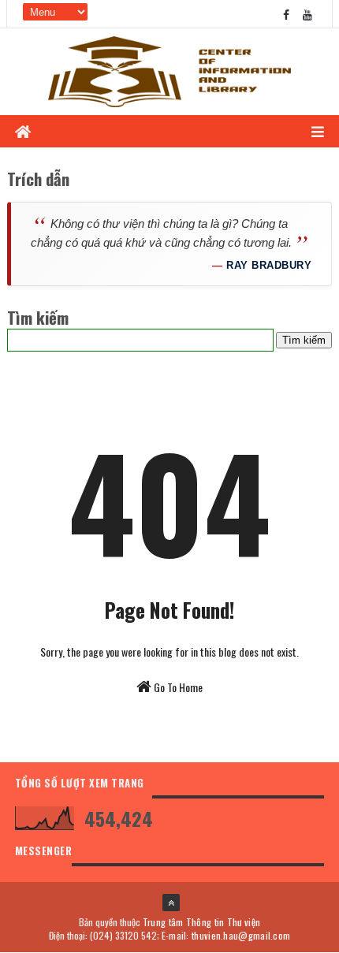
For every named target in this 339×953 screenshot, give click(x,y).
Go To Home (177, 687)
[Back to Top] (171, 902)
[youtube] (307, 14)
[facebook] (286, 14)
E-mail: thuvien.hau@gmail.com (226, 935)
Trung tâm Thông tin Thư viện (201, 922)
